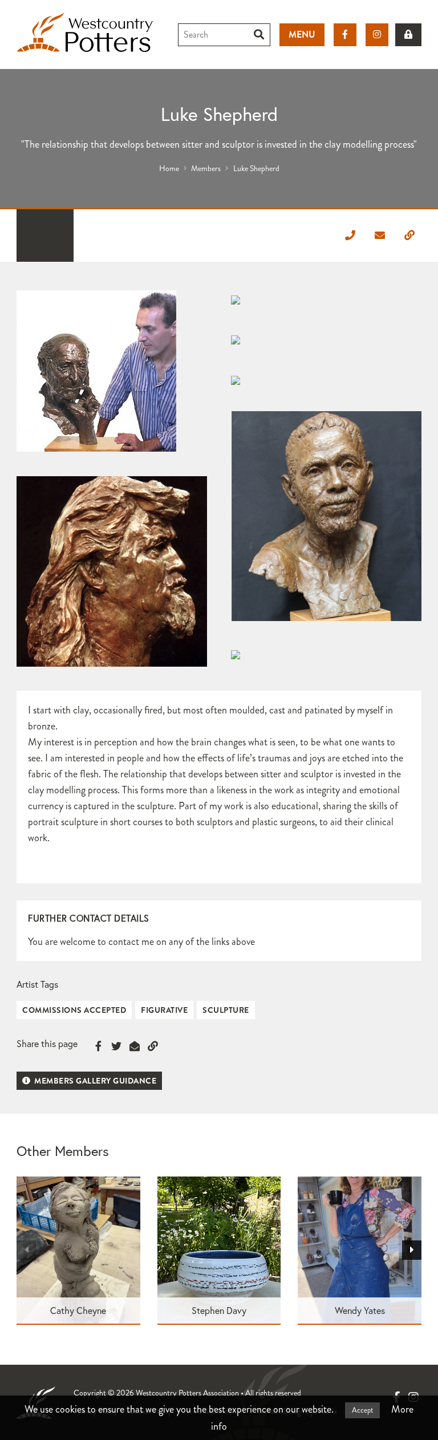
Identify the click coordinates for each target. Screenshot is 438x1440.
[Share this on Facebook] (98, 1046)
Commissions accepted (74, 1010)
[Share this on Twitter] (116, 1046)
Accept (362, 1410)
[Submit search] (259, 35)
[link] (408, 34)
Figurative (164, 1010)
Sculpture (225, 1010)
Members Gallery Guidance (95, 1080)
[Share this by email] (134, 1046)
